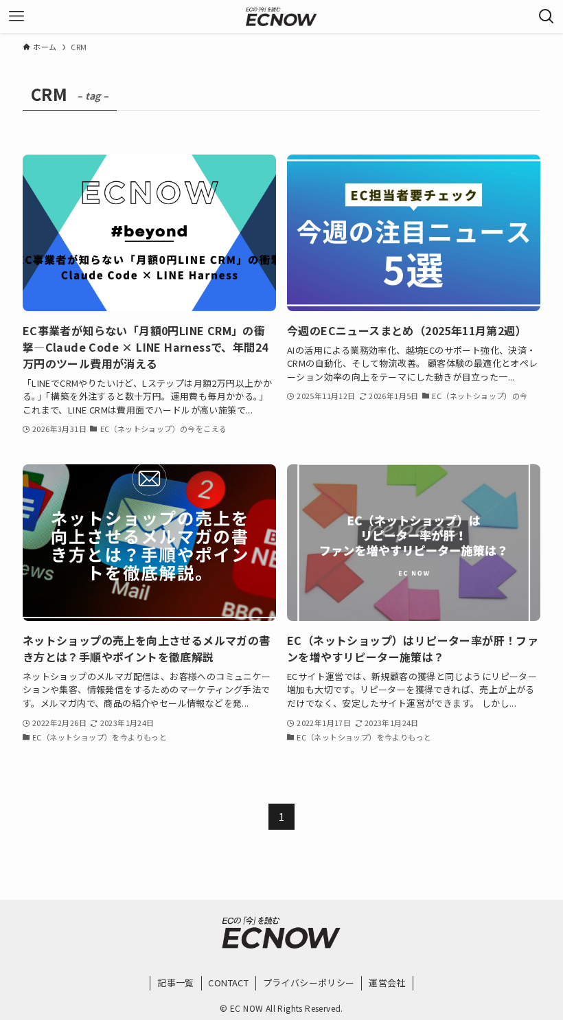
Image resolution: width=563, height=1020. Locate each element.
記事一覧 (175, 982)
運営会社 (387, 982)
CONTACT (228, 982)
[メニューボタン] (16, 16)
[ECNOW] (281, 16)
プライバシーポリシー (309, 982)
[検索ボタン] (546, 16)
